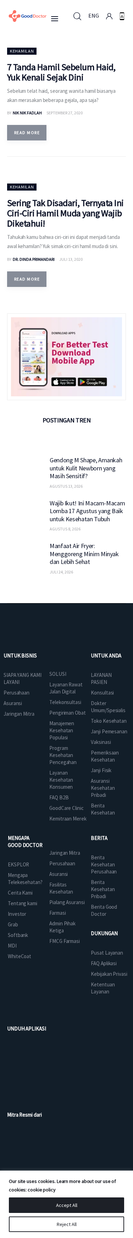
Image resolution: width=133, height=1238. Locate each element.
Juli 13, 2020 (71, 259)
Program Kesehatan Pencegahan (63, 755)
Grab (13, 924)
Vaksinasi (101, 742)
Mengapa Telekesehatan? (25, 878)
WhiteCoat (19, 956)
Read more (27, 132)
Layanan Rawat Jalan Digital (66, 688)
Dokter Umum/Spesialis (108, 707)
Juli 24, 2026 (61, 572)
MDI (12, 945)
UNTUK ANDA (106, 655)
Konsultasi (102, 692)
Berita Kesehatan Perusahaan (104, 864)
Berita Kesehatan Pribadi (103, 889)
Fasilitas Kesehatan (61, 888)
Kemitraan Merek (68, 818)
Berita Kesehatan (103, 809)
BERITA (99, 838)
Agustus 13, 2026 (66, 486)
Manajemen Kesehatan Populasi (61, 730)
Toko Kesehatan (109, 720)
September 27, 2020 (64, 112)
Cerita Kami (20, 892)
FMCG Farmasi (64, 941)
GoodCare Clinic (66, 808)
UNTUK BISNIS (20, 655)
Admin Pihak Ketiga (62, 927)
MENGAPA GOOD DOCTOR (25, 841)
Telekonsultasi (65, 702)
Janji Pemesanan (109, 731)
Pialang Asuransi (66, 902)
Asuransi (13, 703)
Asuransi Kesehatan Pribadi (103, 787)
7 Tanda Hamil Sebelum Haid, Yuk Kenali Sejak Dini (61, 72)
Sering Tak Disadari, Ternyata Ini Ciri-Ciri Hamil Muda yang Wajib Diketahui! (65, 213)
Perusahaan (16, 692)
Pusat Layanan (107, 952)
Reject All (67, 1224)
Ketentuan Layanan (103, 988)
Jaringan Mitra (19, 713)
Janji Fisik (101, 770)
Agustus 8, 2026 (65, 528)
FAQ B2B (58, 797)
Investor (17, 914)
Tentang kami (22, 903)
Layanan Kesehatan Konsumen (61, 779)
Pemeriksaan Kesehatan (105, 756)
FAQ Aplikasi (104, 963)
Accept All (66, 1205)
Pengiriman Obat (67, 712)
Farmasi (57, 912)
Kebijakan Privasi (109, 973)
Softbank (18, 935)
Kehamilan (22, 51)
